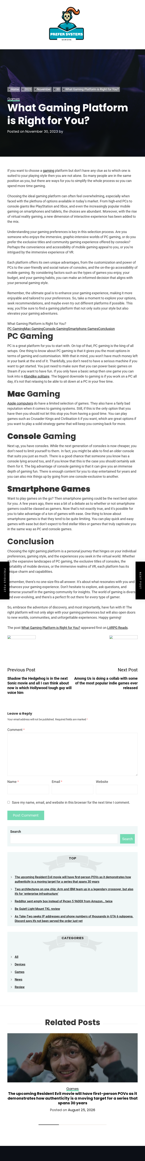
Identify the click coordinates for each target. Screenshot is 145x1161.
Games (19, 972)
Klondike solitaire (36, 376)
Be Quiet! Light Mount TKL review (37, 909)
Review (20, 987)
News (18, 979)
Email (57, 782)
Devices (20, 964)
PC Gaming (15, 329)
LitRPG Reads (117, 628)
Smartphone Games (83, 329)
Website (102, 782)
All (16, 957)
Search (15, 832)
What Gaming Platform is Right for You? (50, 628)
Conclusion (106, 329)
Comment (16, 730)
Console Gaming (55, 329)
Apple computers (20, 403)
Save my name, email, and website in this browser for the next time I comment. (71, 802)
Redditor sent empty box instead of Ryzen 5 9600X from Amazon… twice (64, 901)
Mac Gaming (33, 329)
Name (13, 782)
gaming (48, 171)
